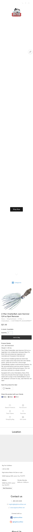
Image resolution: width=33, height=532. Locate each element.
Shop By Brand (11, 319)
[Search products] (30, 52)
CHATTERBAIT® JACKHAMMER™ (21, 321)
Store (3, 319)
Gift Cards (23, 419)
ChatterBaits (5, 321)
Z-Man (20, 319)
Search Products (10, 407)
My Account (23, 407)
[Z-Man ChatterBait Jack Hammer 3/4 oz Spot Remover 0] (16, 299)
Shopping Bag (10, 419)
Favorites (23, 413)
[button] (7, 388)
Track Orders (10, 413)
